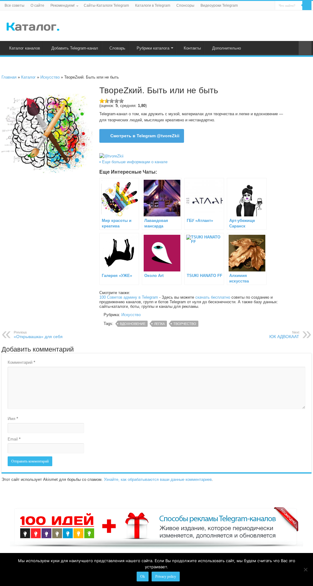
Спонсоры (185, 5)
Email (14, 439)
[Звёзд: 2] (106, 100)
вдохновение (132, 324)
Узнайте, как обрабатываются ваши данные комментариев (158, 479)
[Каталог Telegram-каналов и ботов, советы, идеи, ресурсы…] (33, 25)
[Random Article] (305, 48)
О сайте (37, 5)
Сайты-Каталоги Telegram (106, 5)
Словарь (117, 48)
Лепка (159, 324)
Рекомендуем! (62, 5)
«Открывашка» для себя (38, 334)
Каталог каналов (24, 48)
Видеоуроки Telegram (219, 5)
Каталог (28, 77)
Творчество (184, 324)
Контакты (192, 48)
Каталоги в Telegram (152, 5)
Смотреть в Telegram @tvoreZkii (144, 135)
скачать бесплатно (212, 297)
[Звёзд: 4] (116, 100)
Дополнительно (226, 48)
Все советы (14, 5)
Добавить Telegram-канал (74, 48)
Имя (13, 418)
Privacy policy (165, 576)
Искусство (50, 77)
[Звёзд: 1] (101, 100)
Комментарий (21, 362)
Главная (9, 77)
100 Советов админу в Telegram (128, 297)
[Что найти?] (306, 5)
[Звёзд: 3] (111, 100)
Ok (142, 576)
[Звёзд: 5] (121, 100)
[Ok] (305, 569)
